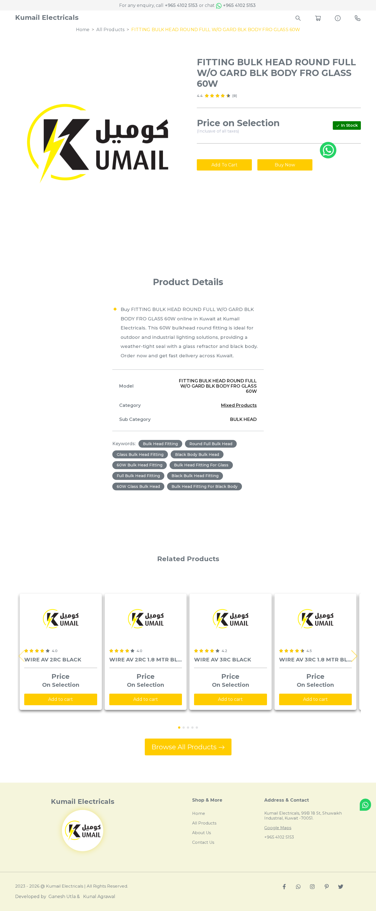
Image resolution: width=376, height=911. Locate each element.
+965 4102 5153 (181, 5)
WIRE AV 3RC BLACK (222, 659)
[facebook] (284, 886)
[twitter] (340, 886)
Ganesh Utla (62, 896)
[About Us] (337, 17)
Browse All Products (184, 747)
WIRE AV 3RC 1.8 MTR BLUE (315, 659)
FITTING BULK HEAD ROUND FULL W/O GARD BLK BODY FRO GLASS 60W (215, 29)
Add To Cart (224, 164)
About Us (201, 832)
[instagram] (312, 886)
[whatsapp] (298, 886)
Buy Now (285, 164)
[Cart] (318, 17)
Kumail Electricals (46, 17)
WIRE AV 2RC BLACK (52, 659)
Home (83, 29)
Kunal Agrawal (99, 896)
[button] (354, 656)
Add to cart (60, 699)
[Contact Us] (357, 17)
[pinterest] (326, 886)
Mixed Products (239, 405)
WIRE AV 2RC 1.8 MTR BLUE (145, 659)
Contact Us (203, 842)
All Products (110, 29)
